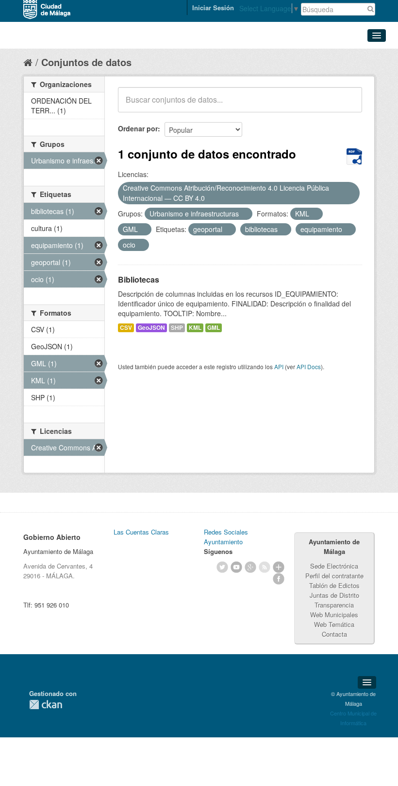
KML (195, 327)
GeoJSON (151, 327)
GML (213, 327)
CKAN (45, 704)
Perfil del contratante (334, 575)
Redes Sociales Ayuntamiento (226, 536)
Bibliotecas (138, 279)
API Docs (309, 366)
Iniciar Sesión (213, 7)
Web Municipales (334, 614)
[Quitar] (210, 198)
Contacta (334, 634)
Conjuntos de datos (86, 62)
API (278, 366)
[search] (348, 105)
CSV (126, 327)
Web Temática (334, 624)
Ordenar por (138, 128)
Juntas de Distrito (334, 595)
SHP (177, 327)
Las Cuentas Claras (141, 531)
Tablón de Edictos (334, 585)
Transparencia (334, 604)
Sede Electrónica (334, 566)
